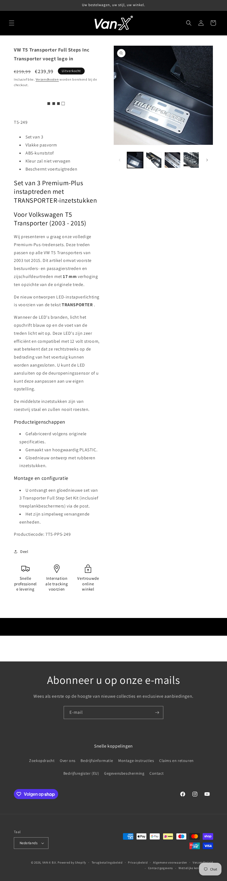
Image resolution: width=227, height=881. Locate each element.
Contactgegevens (160, 868)
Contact (156, 773)
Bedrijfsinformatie (97, 760)
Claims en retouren (176, 760)
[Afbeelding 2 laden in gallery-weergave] (154, 160)
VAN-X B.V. (49, 862)
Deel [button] (24, 551)
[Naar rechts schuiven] (207, 160)
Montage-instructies (136, 760)
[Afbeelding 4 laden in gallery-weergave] (191, 160)
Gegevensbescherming (124, 773)
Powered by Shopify (72, 862)
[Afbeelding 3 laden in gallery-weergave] (172, 160)
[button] (12, 23)
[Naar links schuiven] (120, 160)
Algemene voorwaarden (170, 862)
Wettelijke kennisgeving (196, 868)
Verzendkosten (47, 79)
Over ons (68, 760)
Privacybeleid (138, 862)
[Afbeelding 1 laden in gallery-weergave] (135, 160)
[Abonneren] (157, 712)
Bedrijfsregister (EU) (81, 773)
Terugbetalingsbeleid (107, 862)
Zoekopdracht (42, 760)
